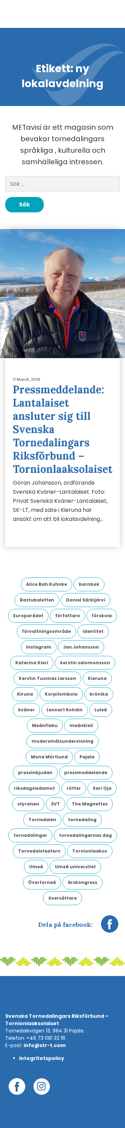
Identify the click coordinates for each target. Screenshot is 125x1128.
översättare (62, 898)
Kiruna (25, 694)
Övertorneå (42, 882)
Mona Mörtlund (49, 757)
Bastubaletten (37, 600)
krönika (99, 694)
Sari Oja (102, 788)
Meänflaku (45, 725)
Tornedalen (42, 820)
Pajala (87, 757)
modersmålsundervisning (62, 741)
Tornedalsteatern (39, 851)
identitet (93, 631)
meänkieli (81, 725)
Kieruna (97, 678)
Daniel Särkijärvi (85, 600)
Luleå (100, 710)
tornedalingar (30, 835)
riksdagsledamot (34, 788)
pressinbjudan (35, 772)
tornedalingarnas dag (85, 835)
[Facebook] (110, 927)
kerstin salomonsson (85, 663)
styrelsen (28, 804)
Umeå (36, 867)
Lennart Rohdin (65, 710)
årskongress (82, 882)
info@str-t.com (45, 1045)
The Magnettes (90, 804)
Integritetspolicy (41, 1058)
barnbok (89, 584)
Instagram (38, 647)
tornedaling (82, 820)
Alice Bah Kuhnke (46, 584)
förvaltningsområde (46, 631)
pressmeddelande (85, 772)
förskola (102, 616)
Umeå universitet (75, 867)
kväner (26, 710)
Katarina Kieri (31, 663)
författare (67, 616)
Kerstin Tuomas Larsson (47, 678)
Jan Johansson (81, 647)
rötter (74, 788)
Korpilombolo (61, 694)
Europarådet (28, 616)
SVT (55, 804)
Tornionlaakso (89, 851)
